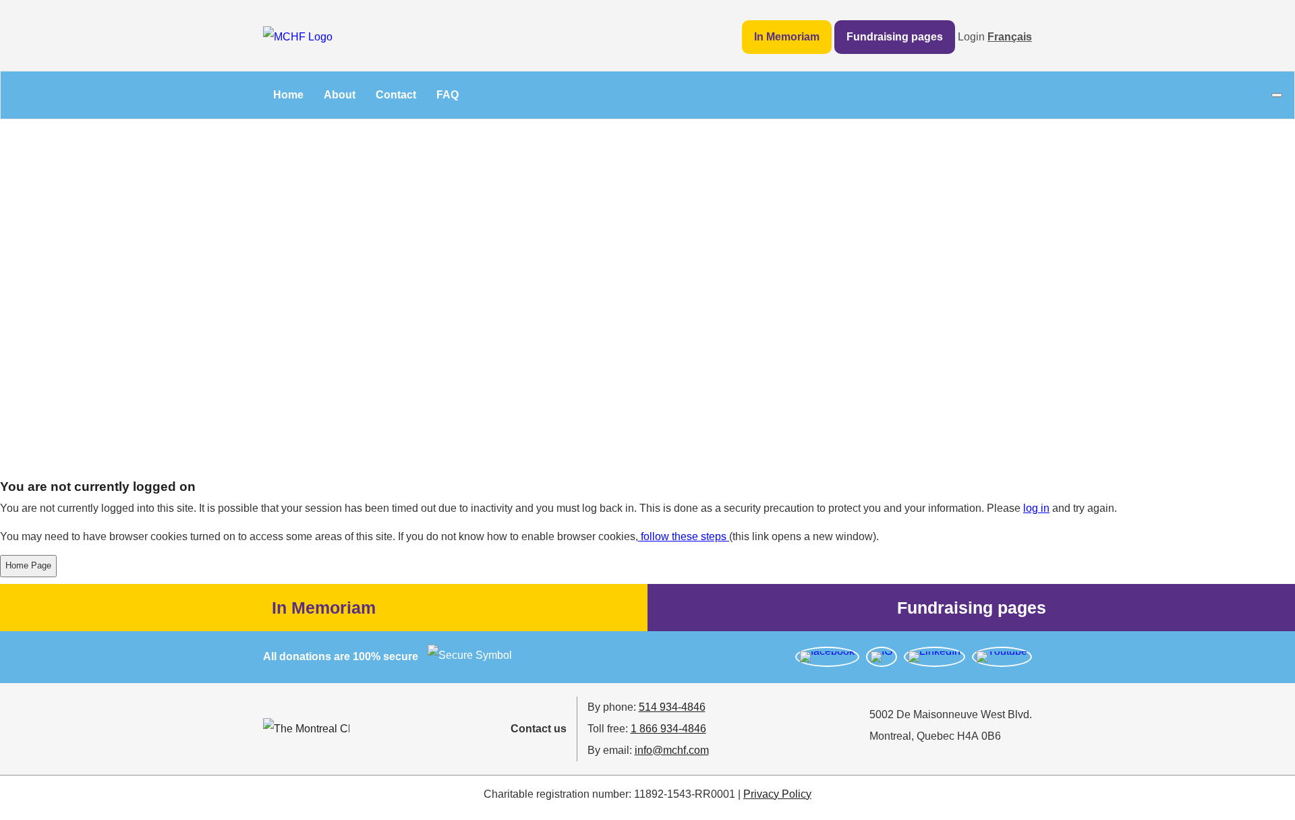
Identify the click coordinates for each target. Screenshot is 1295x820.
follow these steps (683, 536)
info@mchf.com (672, 750)
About (339, 94)
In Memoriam (786, 36)
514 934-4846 (672, 707)
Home (288, 94)
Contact (396, 94)
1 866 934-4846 (668, 728)
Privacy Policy (777, 794)
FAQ (447, 94)
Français (1009, 36)
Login (971, 36)
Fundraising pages (894, 36)
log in (1036, 508)
